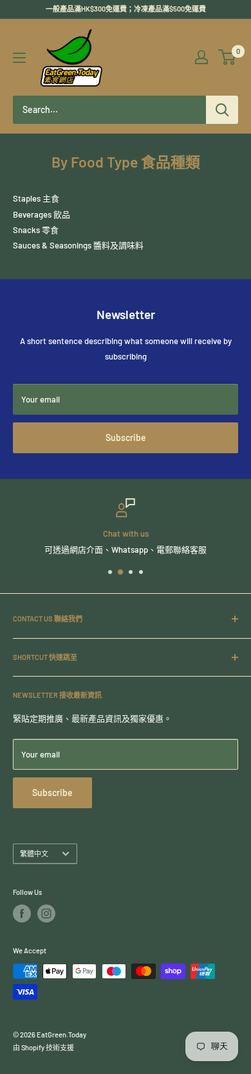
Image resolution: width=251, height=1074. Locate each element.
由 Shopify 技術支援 (43, 1047)
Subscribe (126, 437)
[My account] (201, 57)
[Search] (222, 110)
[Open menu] (19, 58)
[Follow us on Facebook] (22, 913)
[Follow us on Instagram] (46, 913)
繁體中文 (34, 853)
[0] (227, 57)
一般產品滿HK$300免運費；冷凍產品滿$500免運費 (126, 8)
